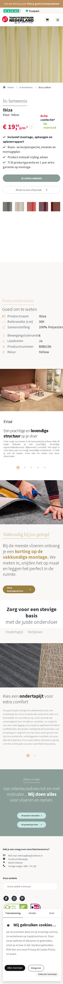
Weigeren (36, 968)
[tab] (18, 467)
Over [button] (51, 913)
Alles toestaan (14, 967)
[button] (31, 4)
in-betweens (26, 87)
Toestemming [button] (12, 913)
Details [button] (32, 913)
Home (10, 87)
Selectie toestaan (47, 974)
